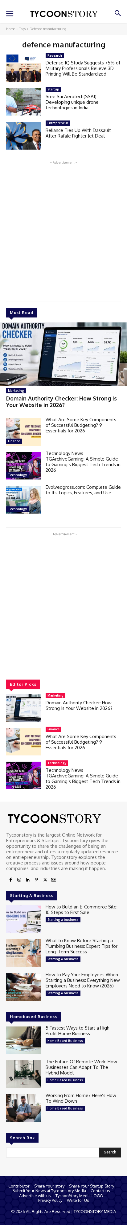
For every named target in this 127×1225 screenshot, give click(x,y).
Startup (53, 89)
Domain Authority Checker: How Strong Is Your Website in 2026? (61, 402)
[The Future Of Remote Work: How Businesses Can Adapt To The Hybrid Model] (23, 1074)
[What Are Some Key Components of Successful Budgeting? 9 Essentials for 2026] (23, 432)
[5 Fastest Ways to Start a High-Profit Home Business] (23, 1040)
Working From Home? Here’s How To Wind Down (81, 1098)
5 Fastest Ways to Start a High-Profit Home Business (78, 1030)
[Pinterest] (36, 880)
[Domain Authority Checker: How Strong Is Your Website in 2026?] (63, 354)
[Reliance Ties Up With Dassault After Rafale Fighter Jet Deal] (23, 135)
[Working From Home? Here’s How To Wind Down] (23, 1108)
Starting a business (63, 919)
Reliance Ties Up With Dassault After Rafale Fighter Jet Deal (78, 133)
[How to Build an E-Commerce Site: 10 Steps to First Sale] (23, 919)
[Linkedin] (27, 880)
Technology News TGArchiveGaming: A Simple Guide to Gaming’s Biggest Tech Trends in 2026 (83, 461)
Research (54, 55)
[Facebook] (10, 880)
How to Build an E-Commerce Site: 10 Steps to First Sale (81, 909)
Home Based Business (65, 1041)
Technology (17, 475)
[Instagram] (19, 880)
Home (10, 29)
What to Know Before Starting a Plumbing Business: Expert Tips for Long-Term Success (81, 946)
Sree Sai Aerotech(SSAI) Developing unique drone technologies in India (72, 102)
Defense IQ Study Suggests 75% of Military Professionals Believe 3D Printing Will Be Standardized (83, 68)
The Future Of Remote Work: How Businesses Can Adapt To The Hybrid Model (81, 1067)
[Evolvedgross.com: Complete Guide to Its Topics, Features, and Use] (23, 499)
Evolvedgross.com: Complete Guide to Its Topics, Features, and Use (83, 490)
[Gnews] (53, 880)
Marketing (16, 390)
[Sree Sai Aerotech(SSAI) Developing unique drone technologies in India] (23, 102)
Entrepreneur (57, 123)
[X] (45, 880)
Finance (14, 441)
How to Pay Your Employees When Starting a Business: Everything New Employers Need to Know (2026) (83, 980)
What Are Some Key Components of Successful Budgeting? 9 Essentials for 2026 (81, 425)
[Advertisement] (63, 229)
